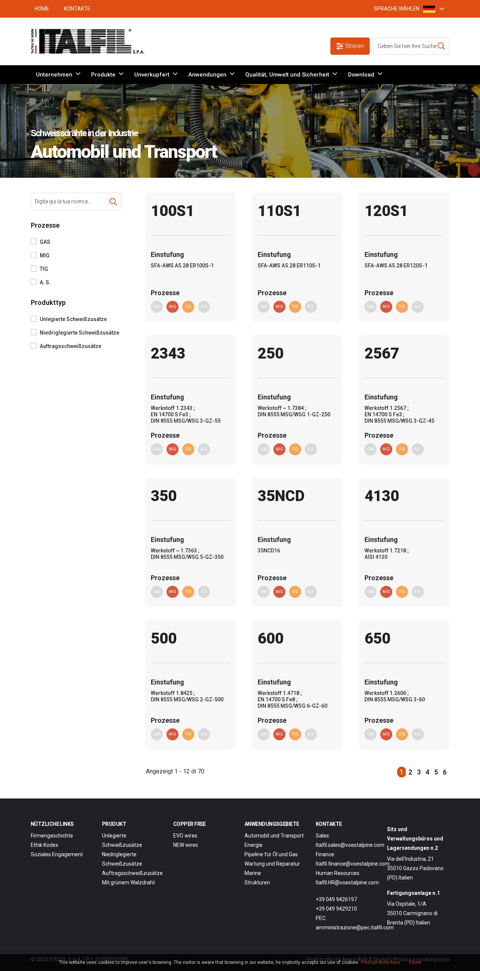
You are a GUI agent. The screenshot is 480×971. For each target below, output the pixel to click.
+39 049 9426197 (336, 899)
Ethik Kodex (44, 845)
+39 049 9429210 (336, 909)
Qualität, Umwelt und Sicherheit (287, 74)
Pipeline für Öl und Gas (271, 854)
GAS (45, 242)
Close (415, 962)
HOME (41, 9)
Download (361, 74)
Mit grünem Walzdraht (128, 882)
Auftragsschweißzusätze (70, 346)
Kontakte (77, 9)
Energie (253, 845)
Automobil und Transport (274, 836)
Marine (252, 873)
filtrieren (354, 46)
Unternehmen (54, 74)
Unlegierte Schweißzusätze (73, 319)
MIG (45, 255)
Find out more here (380, 962)
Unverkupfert (152, 74)
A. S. (45, 282)
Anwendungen (207, 74)
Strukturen (257, 882)
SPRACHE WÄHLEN (396, 9)
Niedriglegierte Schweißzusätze (79, 333)
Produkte (103, 74)
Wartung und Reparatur (272, 864)
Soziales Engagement (57, 854)
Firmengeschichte (52, 836)
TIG (44, 269)
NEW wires (185, 845)
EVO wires (185, 836)
